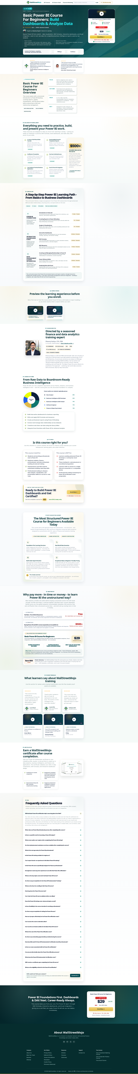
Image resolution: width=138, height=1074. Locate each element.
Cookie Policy (47, 1062)
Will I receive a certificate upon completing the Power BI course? (42, 962)
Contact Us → (75, 975)
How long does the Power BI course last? (35, 891)
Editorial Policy (48, 1055)
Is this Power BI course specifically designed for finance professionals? (43, 865)
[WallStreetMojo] (33, 2)
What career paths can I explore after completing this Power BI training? (44, 840)
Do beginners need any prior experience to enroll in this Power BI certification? (45, 870)
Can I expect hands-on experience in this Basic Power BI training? (42, 860)
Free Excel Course (101, 1060)
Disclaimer (47, 1059)
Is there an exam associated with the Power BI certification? (40, 947)
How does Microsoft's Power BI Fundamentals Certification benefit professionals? (46, 942)
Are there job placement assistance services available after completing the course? (47, 845)
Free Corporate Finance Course (102, 1057)
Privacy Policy (48, 1052)
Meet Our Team (31, 1055)
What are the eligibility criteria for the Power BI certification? (41, 967)
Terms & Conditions (49, 1057)
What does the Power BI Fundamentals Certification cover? (40, 957)
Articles (63, 1052)
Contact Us (82, 1052)
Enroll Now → (100, 37)
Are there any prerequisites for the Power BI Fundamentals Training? (43, 881)
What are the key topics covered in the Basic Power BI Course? (41, 875)
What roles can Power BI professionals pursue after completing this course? (45, 830)
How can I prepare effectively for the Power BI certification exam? (42, 916)
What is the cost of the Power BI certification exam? (38, 931)
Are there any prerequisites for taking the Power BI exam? (40, 911)
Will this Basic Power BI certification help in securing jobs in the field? (43, 813)
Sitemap (29, 1059)
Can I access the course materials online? (36, 921)
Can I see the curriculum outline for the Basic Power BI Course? (41, 926)
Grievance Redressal (49, 1064)
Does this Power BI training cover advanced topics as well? (40, 901)
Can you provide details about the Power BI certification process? (42, 952)
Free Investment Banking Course (103, 1053)
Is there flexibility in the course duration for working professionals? (42, 906)
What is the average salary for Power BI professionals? (39, 850)
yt (67, 1041)
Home (24, 11)
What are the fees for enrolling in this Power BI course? (39, 886)
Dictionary (64, 1057)
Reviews (29, 1057)
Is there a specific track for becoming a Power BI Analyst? (40, 835)
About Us (29, 1052)
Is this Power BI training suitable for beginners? (37, 855)
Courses (29, 11)
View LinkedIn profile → (67, 343)
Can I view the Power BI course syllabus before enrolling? (40, 896)
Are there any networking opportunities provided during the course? (43, 937)
